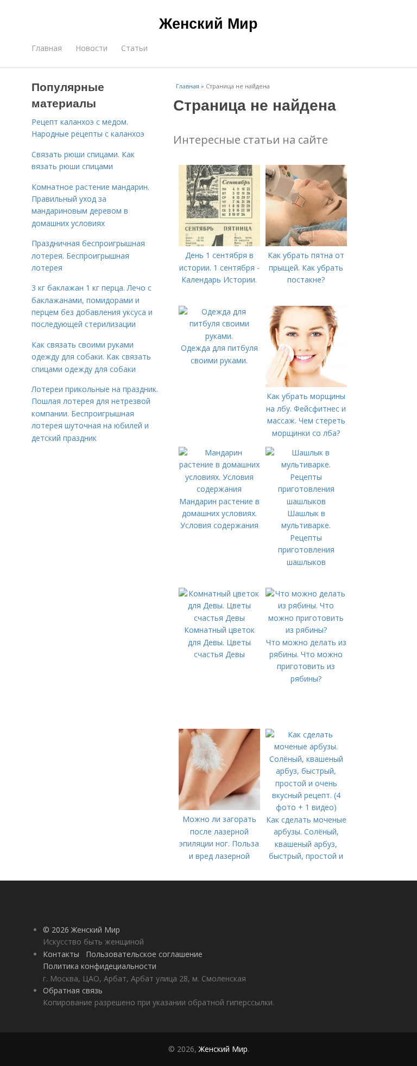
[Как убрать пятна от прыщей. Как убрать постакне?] (306, 243)
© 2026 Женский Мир (81, 929)
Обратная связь (73, 990)
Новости (91, 48)
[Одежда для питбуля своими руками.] (219, 336)
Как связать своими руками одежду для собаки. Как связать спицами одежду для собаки (91, 356)
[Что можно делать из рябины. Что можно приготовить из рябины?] (306, 630)
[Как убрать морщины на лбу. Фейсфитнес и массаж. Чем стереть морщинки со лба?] (306, 384)
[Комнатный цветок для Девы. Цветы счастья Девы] (219, 618)
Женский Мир (208, 22)
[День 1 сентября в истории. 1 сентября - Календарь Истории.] (219, 243)
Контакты (61, 954)
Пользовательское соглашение (144, 954)
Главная (46, 48)
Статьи (134, 48)
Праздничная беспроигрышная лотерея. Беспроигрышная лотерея (88, 255)
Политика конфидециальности (99, 966)
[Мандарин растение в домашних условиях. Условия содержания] (219, 489)
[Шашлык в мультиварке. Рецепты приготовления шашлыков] (306, 501)
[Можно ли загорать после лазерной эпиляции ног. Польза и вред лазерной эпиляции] (219, 807)
